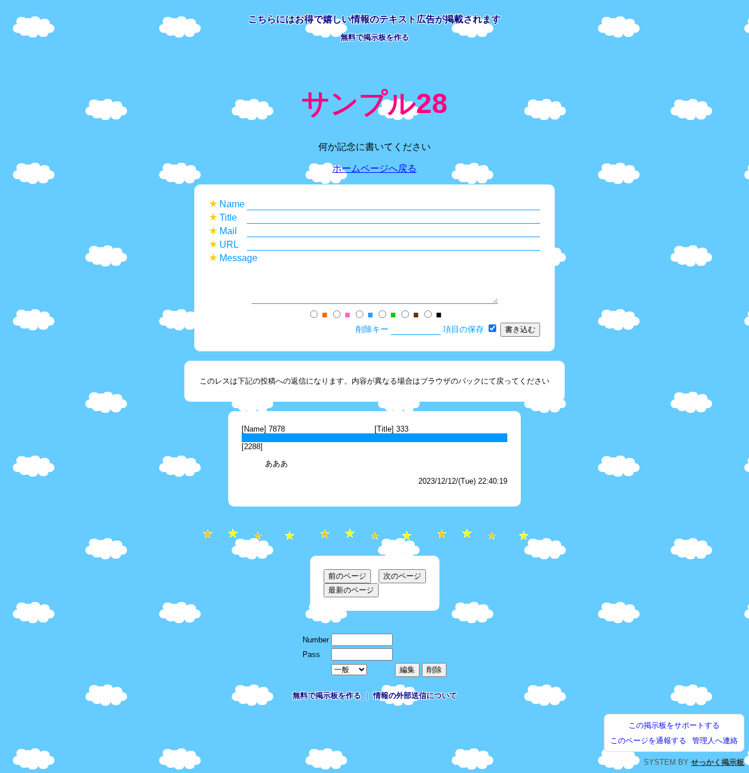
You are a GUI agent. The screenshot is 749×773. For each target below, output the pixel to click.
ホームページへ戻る (374, 168)
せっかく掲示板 (717, 762)
